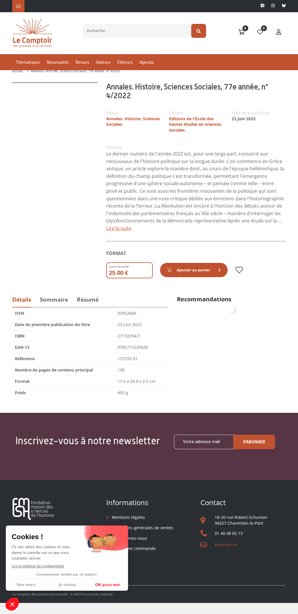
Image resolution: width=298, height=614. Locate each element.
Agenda (146, 62)
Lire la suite (118, 228)
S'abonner (254, 442)
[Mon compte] (279, 32)
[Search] (198, 31)
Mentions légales (128, 517)
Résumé (88, 299)
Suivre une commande (134, 548)
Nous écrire (226, 544)
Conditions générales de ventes (142, 527)
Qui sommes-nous (129, 538)
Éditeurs (124, 62)
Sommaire (54, 299)
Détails (21, 299)
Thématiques (28, 62)
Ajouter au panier (193, 270)
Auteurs (103, 62)
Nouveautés (58, 62)
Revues (82, 62)
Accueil (18, 71)
